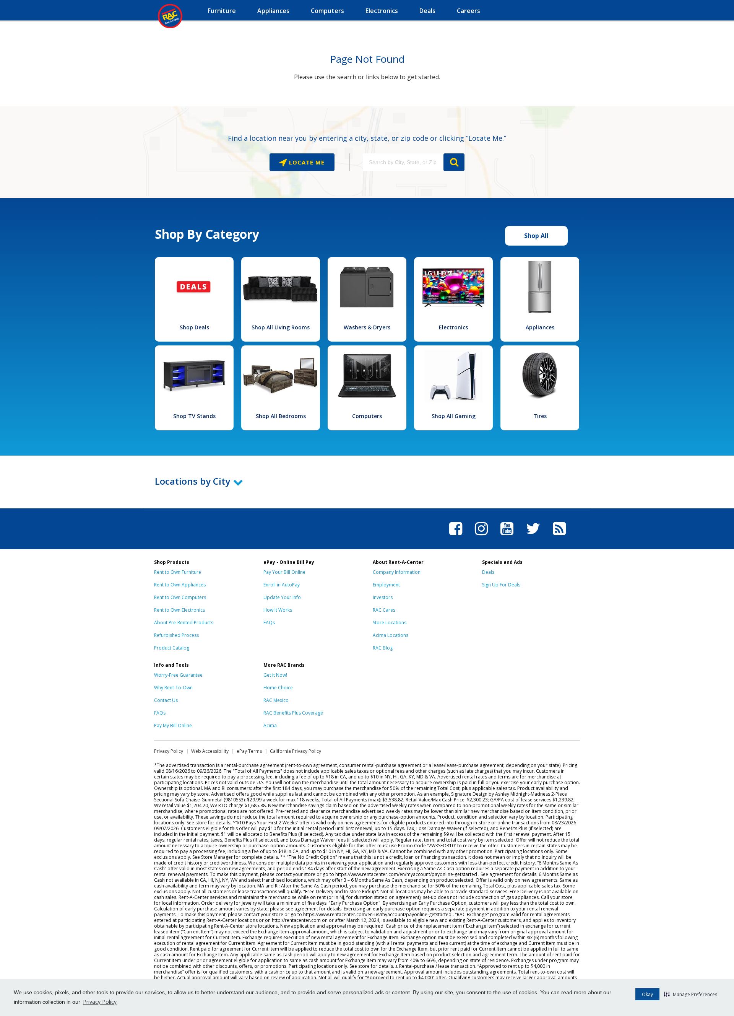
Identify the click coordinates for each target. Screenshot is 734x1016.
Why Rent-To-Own (173, 687)
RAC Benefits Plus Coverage (293, 713)
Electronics (453, 327)
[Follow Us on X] (533, 536)
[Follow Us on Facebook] (455, 536)
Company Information (397, 572)
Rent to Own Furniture (177, 572)
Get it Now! (275, 675)
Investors (383, 597)
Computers (367, 416)
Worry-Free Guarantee (178, 675)
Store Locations (389, 622)
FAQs (269, 622)
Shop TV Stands (194, 416)
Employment (386, 584)
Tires (540, 416)
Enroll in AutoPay (281, 584)
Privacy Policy (100, 1001)
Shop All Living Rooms (281, 327)
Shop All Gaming (454, 416)
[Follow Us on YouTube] (507, 536)
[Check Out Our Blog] (559, 536)
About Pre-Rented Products (183, 622)
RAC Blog (383, 648)
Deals (488, 572)
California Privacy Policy (295, 751)
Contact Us (166, 700)
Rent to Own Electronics (179, 610)
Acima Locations (390, 635)
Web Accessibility (210, 751)
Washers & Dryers (367, 327)
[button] (691, 994)
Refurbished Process (176, 635)
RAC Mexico (276, 700)
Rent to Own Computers (180, 597)
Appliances (540, 327)
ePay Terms (249, 751)
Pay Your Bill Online (284, 572)
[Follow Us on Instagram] (481, 536)
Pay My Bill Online (173, 725)
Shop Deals (194, 327)
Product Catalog (171, 648)
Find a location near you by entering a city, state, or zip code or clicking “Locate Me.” (367, 138)
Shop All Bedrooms (281, 416)
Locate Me (306, 162)
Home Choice (278, 687)
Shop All (536, 235)
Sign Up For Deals (501, 584)
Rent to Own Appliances (180, 584)
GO (453, 162)
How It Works (277, 610)
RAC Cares (384, 610)
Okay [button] (647, 994)
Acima (270, 725)
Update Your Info (282, 597)
